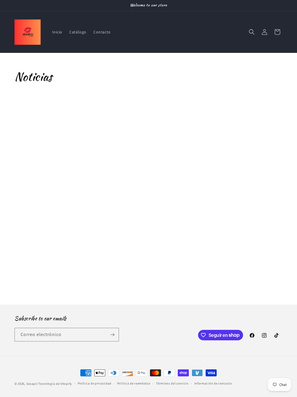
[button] (251, 32)
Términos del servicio (172, 383)
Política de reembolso (134, 383)
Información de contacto (213, 383)
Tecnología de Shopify (55, 384)
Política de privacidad (94, 383)
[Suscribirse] (112, 334)
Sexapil (32, 384)
